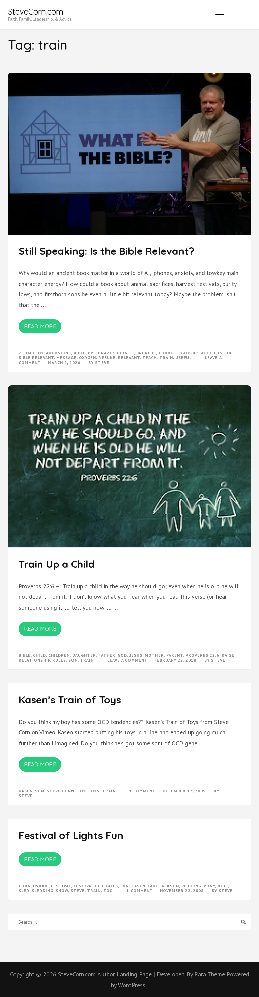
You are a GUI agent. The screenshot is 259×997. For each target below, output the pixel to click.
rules (59, 660)
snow (62, 890)
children (59, 655)
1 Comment (142, 790)
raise (228, 655)
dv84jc (41, 885)
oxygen (87, 357)
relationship (34, 660)
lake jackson (163, 885)
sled (24, 890)
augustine (58, 352)
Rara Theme (210, 974)
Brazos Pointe (116, 352)
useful (183, 357)
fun (124, 885)
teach (149, 357)
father (106, 655)
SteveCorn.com (35, 11)
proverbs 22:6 (202, 655)
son (73, 660)
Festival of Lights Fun (71, 835)
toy (81, 790)
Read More (40, 326)
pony (209, 885)
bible (80, 352)
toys (93, 790)
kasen (26, 790)
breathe (146, 352)
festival (61, 885)
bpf (92, 352)
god (122, 655)
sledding (42, 890)
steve (77, 890)
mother (154, 655)
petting (191, 885)
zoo (108, 890)
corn (25, 885)
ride (223, 885)
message (66, 357)
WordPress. (132, 985)
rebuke (107, 357)
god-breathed (198, 352)
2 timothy (31, 352)
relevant (129, 357)
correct (169, 352)
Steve (102, 362)
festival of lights (96, 885)
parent (174, 655)
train (166, 357)
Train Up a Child (57, 564)
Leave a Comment (127, 660)
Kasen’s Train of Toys (70, 699)
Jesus (136, 655)
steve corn (60, 790)
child (39, 655)
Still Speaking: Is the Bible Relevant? (106, 251)
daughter (84, 655)
